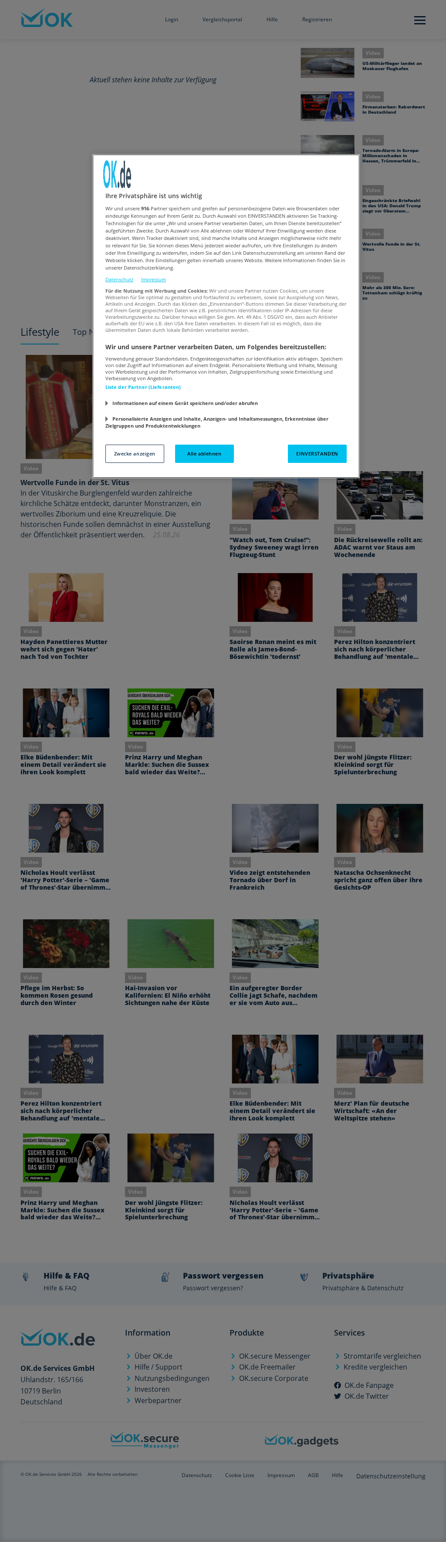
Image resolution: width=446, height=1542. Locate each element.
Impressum (153, 279)
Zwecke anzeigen (135, 453)
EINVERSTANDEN (317, 453)
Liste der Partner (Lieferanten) (143, 387)
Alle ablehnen (204, 453)
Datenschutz (119, 279)
